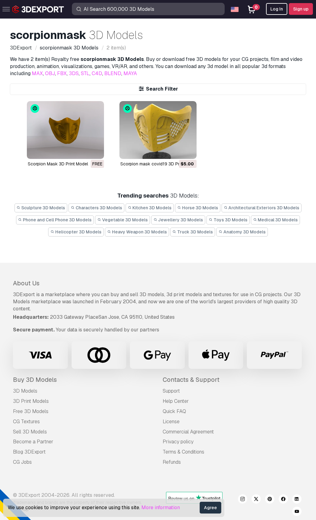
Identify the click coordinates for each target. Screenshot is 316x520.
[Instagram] (242, 500)
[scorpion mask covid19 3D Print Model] (158, 130)
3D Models (25, 391)
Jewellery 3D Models (180, 220)
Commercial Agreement (188, 431)
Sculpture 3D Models (42, 208)
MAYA (130, 73)
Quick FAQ (174, 411)
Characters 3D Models (98, 208)
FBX (62, 73)
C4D (97, 73)
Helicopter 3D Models (78, 232)
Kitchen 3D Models (151, 208)
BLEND (112, 73)
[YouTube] (297, 512)
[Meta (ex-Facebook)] (283, 500)
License (171, 421)
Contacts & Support (191, 380)
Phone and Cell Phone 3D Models (57, 220)
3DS (74, 73)
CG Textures (26, 421)
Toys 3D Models (230, 220)
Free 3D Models (30, 411)
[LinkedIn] (297, 500)
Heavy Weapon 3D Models (139, 232)
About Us (26, 283)
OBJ (50, 73)
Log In (276, 9)
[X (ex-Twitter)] (256, 500)
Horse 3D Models (199, 208)
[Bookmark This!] (95, 150)
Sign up (301, 9)
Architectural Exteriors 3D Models (263, 208)
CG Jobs (22, 462)
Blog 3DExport (29, 452)
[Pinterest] (270, 500)
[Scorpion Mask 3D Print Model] (65, 130)
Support (171, 391)
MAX (37, 73)
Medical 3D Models (277, 220)
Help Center (176, 401)
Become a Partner (33, 441)
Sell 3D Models (30, 431)
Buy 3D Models (35, 380)
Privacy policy (178, 441)
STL (85, 73)
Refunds (172, 462)
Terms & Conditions (183, 452)
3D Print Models (31, 401)
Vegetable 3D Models (124, 220)
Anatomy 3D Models (244, 232)
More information (160, 507)
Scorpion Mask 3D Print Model (58, 164)
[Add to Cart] (175, 150)
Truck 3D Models (194, 232)
